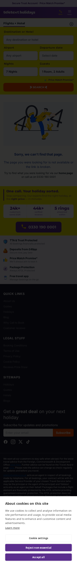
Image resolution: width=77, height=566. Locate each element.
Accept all (38, 557)
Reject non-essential (38, 547)
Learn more (12, 528)
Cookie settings (38, 538)
